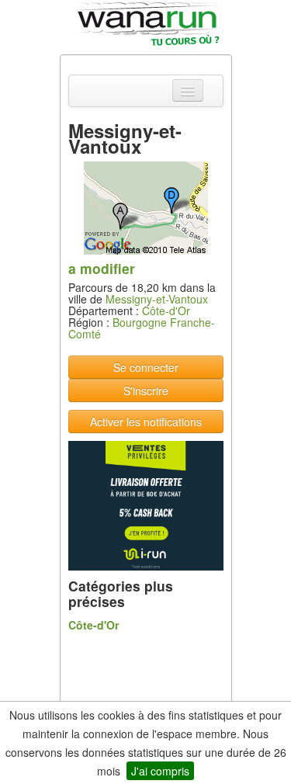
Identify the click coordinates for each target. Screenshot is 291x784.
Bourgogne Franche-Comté (141, 328)
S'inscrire (145, 390)
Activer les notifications (146, 421)
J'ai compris (160, 771)
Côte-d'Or (166, 310)
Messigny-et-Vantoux (157, 299)
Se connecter (145, 367)
